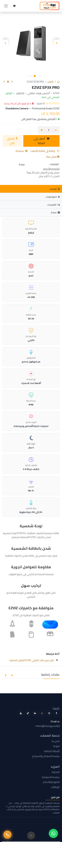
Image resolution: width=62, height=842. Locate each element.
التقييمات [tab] (52, 204)
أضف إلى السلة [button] (40, 141)
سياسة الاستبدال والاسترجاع (46, 756)
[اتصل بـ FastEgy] (7, 835)
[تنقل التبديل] (5, 5)
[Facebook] (56, 713)
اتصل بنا (56, 741)
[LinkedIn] (35, 713)
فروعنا (56, 746)
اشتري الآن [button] (11, 141)
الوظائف (55, 787)
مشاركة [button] (20, 151)
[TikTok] (28, 713)
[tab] (31, 212)
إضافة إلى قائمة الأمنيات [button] (43, 151)
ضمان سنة (52, 156)
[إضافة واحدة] (42, 130)
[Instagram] (49, 713)
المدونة (56, 772)
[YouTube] (20, 713)
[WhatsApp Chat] (53, 833)
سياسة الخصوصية (51, 777)
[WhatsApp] (42, 713)
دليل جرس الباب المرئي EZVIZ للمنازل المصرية (31, 660)
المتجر (50, 81)
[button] (57, 43)
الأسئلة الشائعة (52, 751)
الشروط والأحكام (51, 782)
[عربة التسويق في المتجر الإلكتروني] (14, 5)
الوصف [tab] (53, 189)
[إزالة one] (56, 130)
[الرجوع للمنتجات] (8, 82)
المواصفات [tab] (51, 196)
